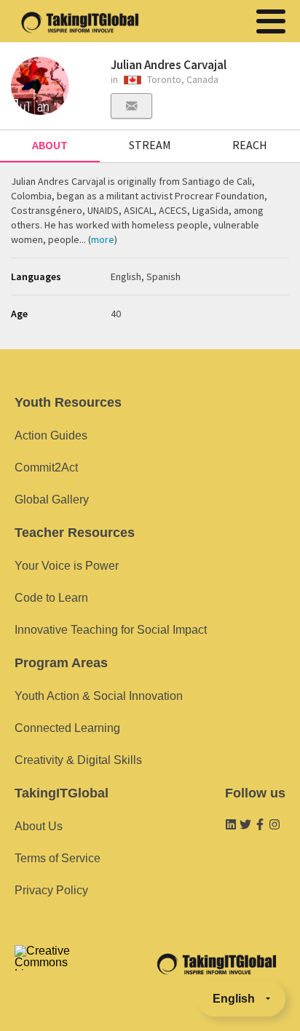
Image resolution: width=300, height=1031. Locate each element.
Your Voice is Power (67, 566)
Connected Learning (67, 728)
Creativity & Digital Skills (78, 760)
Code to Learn (51, 598)
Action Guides (51, 435)
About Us (39, 826)
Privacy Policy (51, 890)
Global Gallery (52, 499)
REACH (249, 145)
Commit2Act (46, 467)
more (102, 239)
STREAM (150, 145)
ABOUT (50, 145)
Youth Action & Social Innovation (99, 696)
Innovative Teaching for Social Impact (111, 630)
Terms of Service (57, 858)
